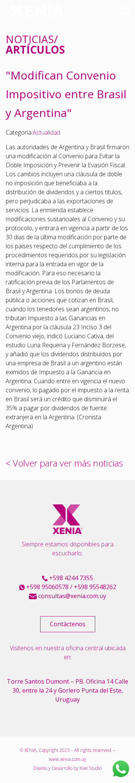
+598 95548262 (95, 587)
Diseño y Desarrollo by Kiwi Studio (67, 768)
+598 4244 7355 (70, 578)
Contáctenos (68, 624)
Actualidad (46, 132)
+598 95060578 (47, 587)
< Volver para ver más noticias (64, 463)
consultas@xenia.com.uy (71, 596)
